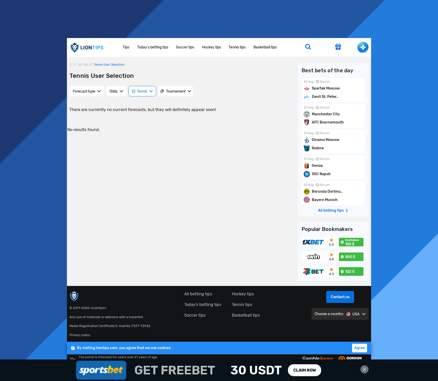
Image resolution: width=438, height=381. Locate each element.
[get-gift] (338, 47)
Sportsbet (219, 370)
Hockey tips (211, 47)
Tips (126, 47)
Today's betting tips (152, 47)
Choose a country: (329, 314)
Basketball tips (265, 47)
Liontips (86, 47)
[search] (308, 47)
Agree (359, 348)
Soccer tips (185, 47)
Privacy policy (79, 335)
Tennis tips (237, 47)
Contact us (340, 297)
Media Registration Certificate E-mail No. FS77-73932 (109, 326)
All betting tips (198, 294)
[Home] (70, 64)
